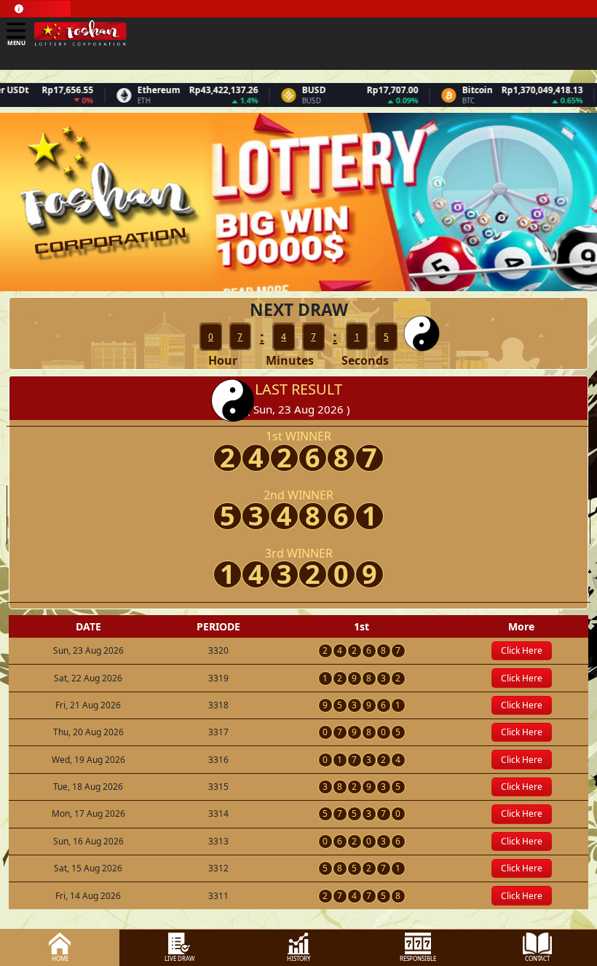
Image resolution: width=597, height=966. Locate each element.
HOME (60, 958)
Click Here (521, 650)
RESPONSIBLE (418, 958)
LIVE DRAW (179, 958)
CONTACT (537, 958)
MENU (16, 43)
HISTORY (299, 958)
